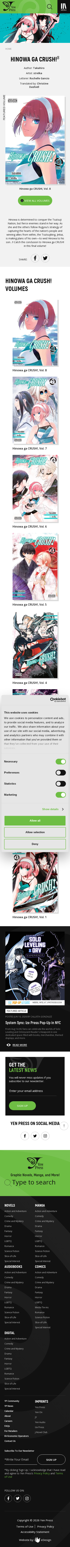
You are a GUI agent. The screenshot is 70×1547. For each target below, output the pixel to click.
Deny (35, 843)
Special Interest (12, 1261)
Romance (9, 1246)
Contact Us (10, 1441)
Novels (9, 1205)
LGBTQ (8, 1241)
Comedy (8, 1216)
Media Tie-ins (41, 1307)
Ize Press (39, 1427)
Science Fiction (11, 1251)
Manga (40, 1205)
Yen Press (40, 1407)
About (7, 1416)
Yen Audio (40, 1422)
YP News (8, 1406)
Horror (8, 1236)
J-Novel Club (41, 1432)
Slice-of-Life (10, 1256)
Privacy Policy (42, 1473)
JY (36, 1417)
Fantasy (8, 1231)
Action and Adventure (15, 1211)
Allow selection (35, 832)
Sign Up (51, 1459)
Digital (9, 1333)
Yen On (38, 1412)
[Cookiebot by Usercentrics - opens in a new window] (50, 700)
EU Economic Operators (16, 1436)
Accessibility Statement (35, 1532)
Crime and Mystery (14, 1221)
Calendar (8, 1411)
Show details (50, 809)
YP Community (11, 1401)
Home (8, 48)
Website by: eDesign (35, 1540)
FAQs (7, 1426)
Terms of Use (24, 1526)
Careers (8, 1421)
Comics (40, 1266)
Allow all (35, 820)
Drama (7, 1226)
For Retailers (10, 1431)
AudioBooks (13, 1266)
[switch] (61, 772)
